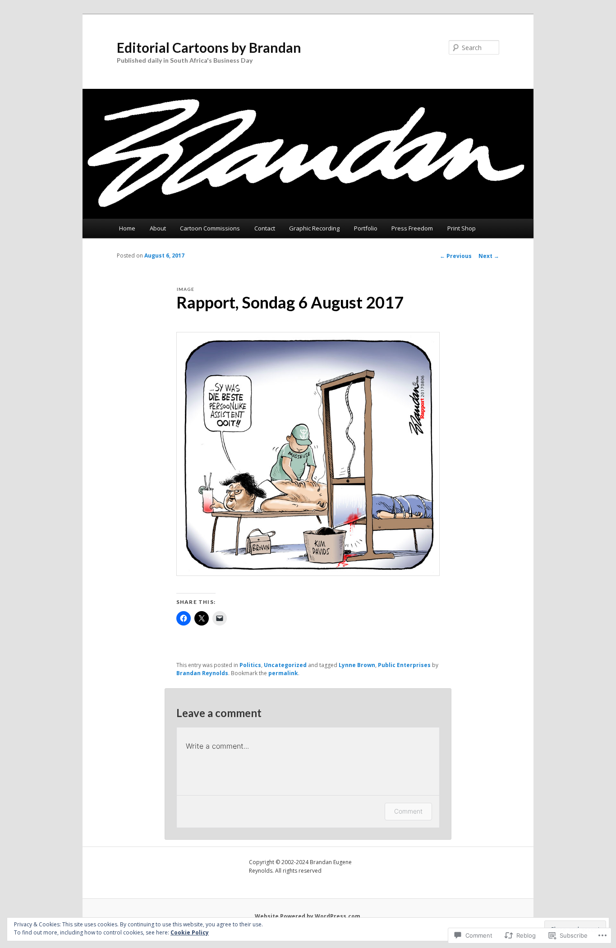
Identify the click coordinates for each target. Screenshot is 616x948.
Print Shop (461, 228)
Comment (408, 811)
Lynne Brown (357, 665)
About (158, 228)
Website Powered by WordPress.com (307, 916)
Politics (250, 665)
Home (127, 228)
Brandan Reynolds (202, 673)
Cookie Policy (189, 932)
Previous (456, 256)
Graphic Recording (314, 228)
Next (488, 256)
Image (185, 289)
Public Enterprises (404, 665)
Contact (264, 228)
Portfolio (365, 228)
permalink (283, 673)
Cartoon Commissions (210, 228)
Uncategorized (285, 665)
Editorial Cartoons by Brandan (209, 47)
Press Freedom (412, 228)
